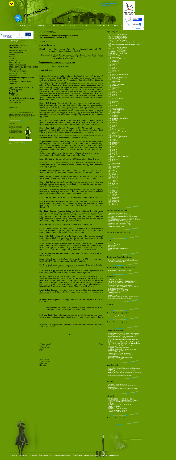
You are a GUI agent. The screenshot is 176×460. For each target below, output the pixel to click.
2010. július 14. (112, 194)
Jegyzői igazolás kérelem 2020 (117, 337)
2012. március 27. (113, 129)
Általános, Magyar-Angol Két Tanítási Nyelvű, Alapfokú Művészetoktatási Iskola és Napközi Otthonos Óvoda (124, 372)
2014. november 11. (114, 57)
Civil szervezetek (62, 455)
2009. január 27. (113, 179)
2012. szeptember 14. (114, 116)
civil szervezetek (59, 25)
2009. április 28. (113, 203)
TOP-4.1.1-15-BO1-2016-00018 (117, 411)
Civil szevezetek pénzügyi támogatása (119, 353)
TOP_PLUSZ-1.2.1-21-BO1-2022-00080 (120, 399)
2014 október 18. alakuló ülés (117, 58)
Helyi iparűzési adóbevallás (116, 352)
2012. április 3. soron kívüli (116, 128)
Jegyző (110, 249)
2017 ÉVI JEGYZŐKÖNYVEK (117, 51)
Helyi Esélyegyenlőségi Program (117, 316)
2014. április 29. (113, 68)
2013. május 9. (112, 94)
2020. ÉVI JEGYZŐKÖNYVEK (117, 47)
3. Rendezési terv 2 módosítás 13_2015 (119, 223)
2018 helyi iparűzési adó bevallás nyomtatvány (122, 349)
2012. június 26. (113, 122)
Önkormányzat (45, 455)
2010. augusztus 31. (114, 197)
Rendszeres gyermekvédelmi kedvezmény (120, 357)
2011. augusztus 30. (114, 142)
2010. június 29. (113, 191)
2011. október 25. (113, 139)
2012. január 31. (113, 133)
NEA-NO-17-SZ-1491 (114, 406)
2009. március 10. (113, 174)
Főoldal (13, 455)
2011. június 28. (113, 147)
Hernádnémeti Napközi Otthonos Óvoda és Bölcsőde (123, 296)
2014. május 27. (113, 67)
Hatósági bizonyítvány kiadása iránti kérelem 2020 (123, 335)
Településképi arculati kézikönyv (117, 213)
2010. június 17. (113, 190)
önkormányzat (44, 25)
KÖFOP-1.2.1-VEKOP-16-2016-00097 (119, 404)
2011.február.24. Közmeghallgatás (118, 156)
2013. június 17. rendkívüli (116, 91)
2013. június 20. (113, 90)
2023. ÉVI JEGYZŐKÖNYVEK (117, 37)
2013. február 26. (113, 101)
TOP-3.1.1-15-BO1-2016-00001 (117, 410)
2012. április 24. (113, 126)
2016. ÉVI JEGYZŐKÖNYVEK (117, 50)
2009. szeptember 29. (114, 169)
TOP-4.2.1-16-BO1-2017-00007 (117, 409)
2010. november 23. (114, 163)
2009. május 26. (113, 172)
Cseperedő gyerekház (114, 292)
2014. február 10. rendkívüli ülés (118, 74)
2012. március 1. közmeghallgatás (118, 131)
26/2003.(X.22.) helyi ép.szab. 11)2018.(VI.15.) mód (124, 219)
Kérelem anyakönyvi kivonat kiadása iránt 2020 (122, 336)
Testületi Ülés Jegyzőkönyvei (116, 261)
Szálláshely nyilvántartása (115, 279)
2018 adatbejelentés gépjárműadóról (118, 347)
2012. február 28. (113, 132)
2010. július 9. (112, 196)
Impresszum (114, 455)
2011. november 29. (114, 138)
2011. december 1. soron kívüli (117, 136)
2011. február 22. (113, 157)
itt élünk (33, 25)
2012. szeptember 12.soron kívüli (118, 118)
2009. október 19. (113, 167)
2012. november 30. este (115, 108)
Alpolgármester (112, 245)
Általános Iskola (112, 295)
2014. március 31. (113, 70)
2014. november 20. (114, 56)
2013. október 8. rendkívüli (116, 84)
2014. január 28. (113, 75)
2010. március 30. (113, 187)
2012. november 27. (114, 111)
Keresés (103, 455)
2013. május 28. (113, 92)
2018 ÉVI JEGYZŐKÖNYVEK (117, 53)
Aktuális (23, 455)
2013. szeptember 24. (114, 85)
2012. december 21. (114, 104)
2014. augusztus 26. (114, 63)
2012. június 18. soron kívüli (116, 123)
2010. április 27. (113, 188)
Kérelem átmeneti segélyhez (116, 359)
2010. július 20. (112, 193)
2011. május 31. (113, 150)
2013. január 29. (113, 102)
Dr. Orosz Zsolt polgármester (116, 244)
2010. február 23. (113, 184)
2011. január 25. (113, 160)
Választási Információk (103, 25)
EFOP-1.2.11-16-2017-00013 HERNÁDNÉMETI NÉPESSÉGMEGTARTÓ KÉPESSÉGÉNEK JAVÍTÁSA (123, 402)
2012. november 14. (114, 112)
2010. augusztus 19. (114, 198)
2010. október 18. (113, 180)
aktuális (23, 25)
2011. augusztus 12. (114, 143)
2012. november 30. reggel (116, 109)
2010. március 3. (113, 186)
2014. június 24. (113, 66)
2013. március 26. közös (115, 98)
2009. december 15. (114, 164)
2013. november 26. (114, 80)
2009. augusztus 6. (113, 201)
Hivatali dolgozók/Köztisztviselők (118, 248)
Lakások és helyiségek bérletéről (117, 384)
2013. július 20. (112, 88)
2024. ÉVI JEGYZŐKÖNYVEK (117, 36)
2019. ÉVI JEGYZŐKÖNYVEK (117, 49)
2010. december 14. (114, 162)
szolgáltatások (85, 25)
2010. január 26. (113, 183)
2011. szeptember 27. (114, 140)
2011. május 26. (113, 149)
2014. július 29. (112, 64)
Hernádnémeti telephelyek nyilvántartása (120, 285)
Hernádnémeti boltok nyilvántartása (118, 289)
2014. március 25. (113, 71)
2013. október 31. (113, 82)
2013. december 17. (114, 78)
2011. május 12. (113, 152)
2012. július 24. (112, 121)
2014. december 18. (114, 54)
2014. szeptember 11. (114, 61)
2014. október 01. (113, 60)
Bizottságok (111, 246)
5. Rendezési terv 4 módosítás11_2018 (119, 220)
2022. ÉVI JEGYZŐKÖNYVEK (117, 39)
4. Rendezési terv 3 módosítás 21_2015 (119, 222)
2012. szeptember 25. (114, 115)
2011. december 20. (114, 135)
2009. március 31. (113, 173)
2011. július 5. (112, 146)
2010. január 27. (113, 176)
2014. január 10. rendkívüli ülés (117, 77)
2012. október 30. (113, 114)
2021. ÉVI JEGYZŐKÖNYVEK (117, 40)
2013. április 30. (113, 95)
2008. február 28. (113, 204)
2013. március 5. (113, 99)
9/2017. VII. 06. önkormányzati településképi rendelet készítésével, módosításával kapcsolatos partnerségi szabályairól (124, 216)
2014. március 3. (113, 73)
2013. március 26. (113, 97)
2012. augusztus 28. (114, 119)
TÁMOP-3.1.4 (112, 294)
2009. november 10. (114, 166)
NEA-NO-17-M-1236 (114, 407)
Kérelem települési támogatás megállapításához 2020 (123, 333)
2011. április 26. (113, 153)
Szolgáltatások (91, 455)
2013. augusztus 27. (114, 87)
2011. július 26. (112, 145)
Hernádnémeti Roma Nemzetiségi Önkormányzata (123, 260)
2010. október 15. (113, 181)
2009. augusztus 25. (114, 200)
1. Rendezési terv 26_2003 (116, 226)
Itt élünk (33, 455)
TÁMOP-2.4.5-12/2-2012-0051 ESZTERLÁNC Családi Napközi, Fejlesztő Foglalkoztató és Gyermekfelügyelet (122, 282)
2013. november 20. (114, 81)
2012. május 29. (113, 125)
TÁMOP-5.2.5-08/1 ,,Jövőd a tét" (118, 291)
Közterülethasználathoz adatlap (117, 350)
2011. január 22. (113, 159)
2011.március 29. (113, 155)
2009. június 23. (113, 170)
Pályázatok (72, 25)
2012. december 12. (114, 105)
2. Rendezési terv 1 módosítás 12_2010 (119, 224)
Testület (110, 251)
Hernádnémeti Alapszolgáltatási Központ (120, 270)
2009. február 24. (113, 177)
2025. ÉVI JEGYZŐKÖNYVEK (117, 34)
